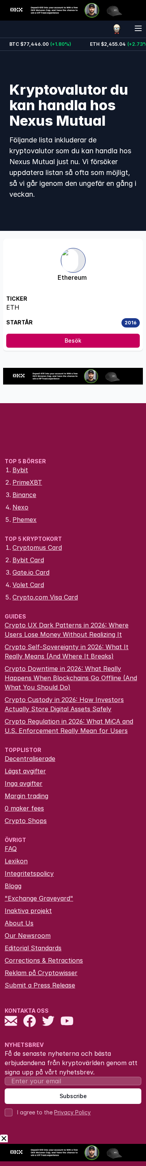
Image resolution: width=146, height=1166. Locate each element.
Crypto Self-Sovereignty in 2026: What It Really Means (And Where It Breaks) (66, 651)
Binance (24, 495)
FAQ (11, 848)
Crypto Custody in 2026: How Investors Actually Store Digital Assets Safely (64, 704)
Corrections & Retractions (44, 960)
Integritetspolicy (29, 873)
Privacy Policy (72, 1112)
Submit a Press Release (40, 985)
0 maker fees (24, 808)
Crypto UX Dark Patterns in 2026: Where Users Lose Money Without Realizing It (66, 629)
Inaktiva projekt (28, 911)
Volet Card (28, 585)
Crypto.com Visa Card (45, 597)
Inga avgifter (23, 783)
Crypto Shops (26, 821)
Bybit (20, 470)
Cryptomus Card (37, 547)
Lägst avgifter (25, 771)
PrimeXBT (27, 482)
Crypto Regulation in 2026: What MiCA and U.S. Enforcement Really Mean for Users (69, 726)
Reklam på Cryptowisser (41, 973)
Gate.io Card (30, 572)
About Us (19, 923)
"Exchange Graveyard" (39, 898)
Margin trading (26, 796)
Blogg (13, 886)
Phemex (24, 519)
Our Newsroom (28, 935)
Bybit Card (28, 560)
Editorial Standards (33, 948)
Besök (73, 340)
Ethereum (72, 277)
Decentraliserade (30, 758)
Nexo (20, 507)
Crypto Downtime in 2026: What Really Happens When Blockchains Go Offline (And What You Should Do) (71, 678)
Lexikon (16, 861)
